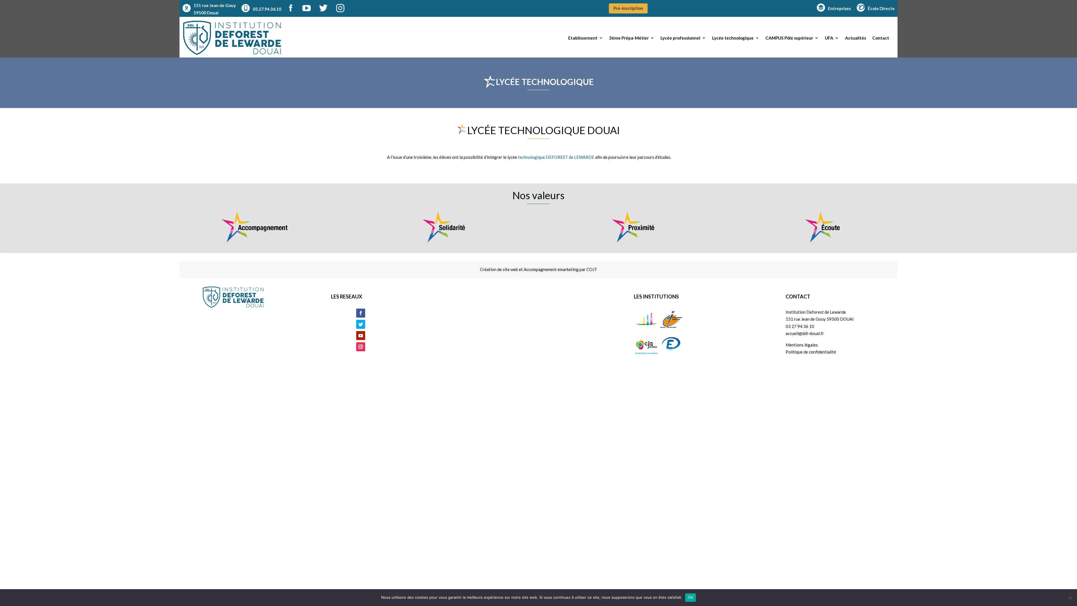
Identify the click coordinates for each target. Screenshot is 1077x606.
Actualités (855, 37)
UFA (829, 37)
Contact (880, 37)
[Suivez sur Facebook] (360, 313)
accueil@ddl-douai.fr (805, 333)
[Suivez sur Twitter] (360, 324)
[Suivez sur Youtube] (360, 335)
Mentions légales (802, 344)
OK (690, 597)
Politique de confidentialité (811, 351)
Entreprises (839, 8)
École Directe (881, 8)
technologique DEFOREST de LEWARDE (556, 157)
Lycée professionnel (680, 37)
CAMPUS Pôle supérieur (789, 37)
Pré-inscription (628, 8)
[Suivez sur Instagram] (360, 346)
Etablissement (582, 37)
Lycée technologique (733, 37)
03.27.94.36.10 (267, 9)
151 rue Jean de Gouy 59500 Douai (215, 9)
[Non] (1070, 597)
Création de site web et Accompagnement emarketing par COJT (538, 269)
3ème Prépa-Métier (629, 37)
